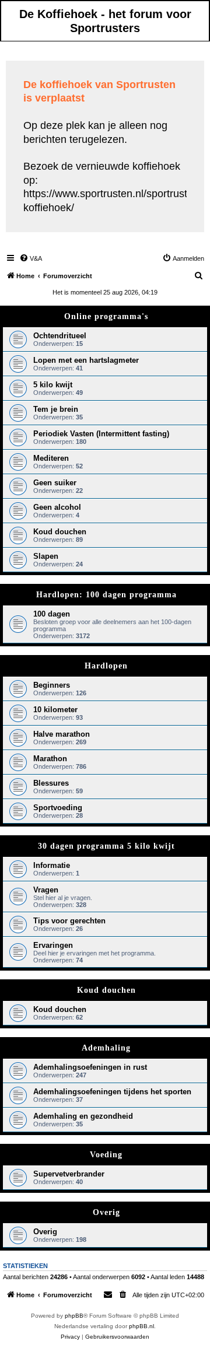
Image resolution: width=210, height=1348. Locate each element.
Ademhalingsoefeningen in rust (90, 1067)
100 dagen (51, 614)
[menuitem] (30, 258)
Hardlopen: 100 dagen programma (106, 594)
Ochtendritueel (59, 335)
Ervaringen (53, 945)
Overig (106, 1212)
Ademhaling (106, 1048)
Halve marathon (61, 734)
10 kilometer (55, 709)
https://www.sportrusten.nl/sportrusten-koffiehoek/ (112, 200)
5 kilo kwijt (52, 384)
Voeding (106, 1154)
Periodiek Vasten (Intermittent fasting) (101, 433)
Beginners (51, 685)
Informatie (51, 865)
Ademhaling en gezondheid (83, 1116)
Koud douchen (59, 531)
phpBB (74, 1315)
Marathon (50, 758)
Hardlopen (106, 665)
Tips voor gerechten (69, 920)
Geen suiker (54, 482)
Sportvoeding (57, 807)
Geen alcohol (57, 507)
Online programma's (106, 316)
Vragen (45, 889)
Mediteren (51, 458)
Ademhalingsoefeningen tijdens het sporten (112, 1091)
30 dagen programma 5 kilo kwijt (106, 846)
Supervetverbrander (68, 1174)
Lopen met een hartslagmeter (86, 360)
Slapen (45, 556)
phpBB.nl (141, 1326)
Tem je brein (55, 409)
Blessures (51, 783)
